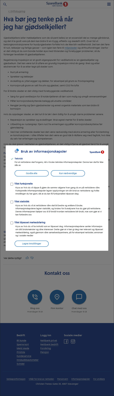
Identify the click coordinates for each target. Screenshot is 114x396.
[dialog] (57, 198)
